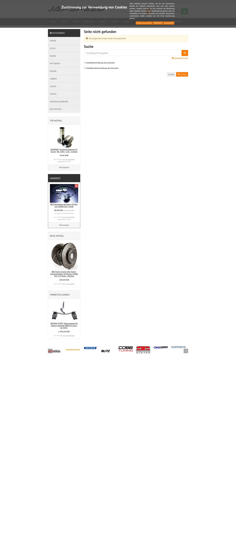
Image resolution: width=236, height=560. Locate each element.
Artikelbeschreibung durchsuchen (100, 62)
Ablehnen (158, 23)
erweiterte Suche (181, 58)
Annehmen (169, 23)
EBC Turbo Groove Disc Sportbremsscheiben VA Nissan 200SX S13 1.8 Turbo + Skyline (64, 273)
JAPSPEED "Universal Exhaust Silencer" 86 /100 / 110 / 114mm (64, 150)
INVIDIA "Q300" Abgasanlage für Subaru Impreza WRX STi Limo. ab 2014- (64, 325)
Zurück (171, 74)
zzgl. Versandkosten (69, 159)
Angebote (55, 178)
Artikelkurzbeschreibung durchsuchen (102, 68)
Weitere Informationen (144, 23)
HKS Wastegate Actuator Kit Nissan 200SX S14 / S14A (64, 205)
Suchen (183, 74)
